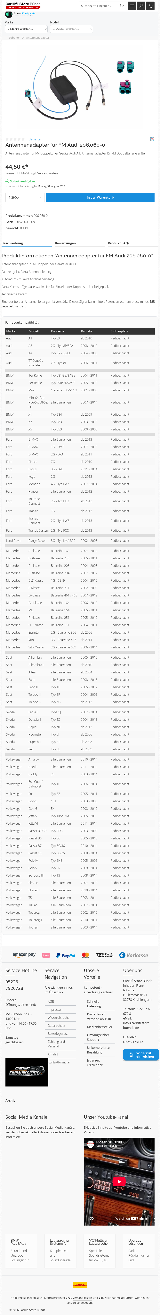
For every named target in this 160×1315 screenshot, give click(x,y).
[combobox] (98, 6)
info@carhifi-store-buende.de (136, 1025)
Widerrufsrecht (58, 1017)
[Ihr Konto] (141, 6)
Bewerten (35, 139)
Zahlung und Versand (56, 1043)
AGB (51, 1001)
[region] (80, 87)
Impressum (55, 1009)
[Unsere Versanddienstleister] (80, 1283)
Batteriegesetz (58, 1033)
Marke (9, 22)
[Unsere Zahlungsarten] (80, 954)
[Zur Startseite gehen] (23, 6)
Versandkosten (82, 1298)
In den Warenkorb (100, 197)
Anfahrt (53, 1054)
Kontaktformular (59, 1062)
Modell (54, 22)
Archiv (10, 1100)
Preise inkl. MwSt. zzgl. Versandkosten (31, 173)
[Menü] (132, 6)
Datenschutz (56, 1025)
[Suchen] (122, 6)
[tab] (27, 243)
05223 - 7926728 (14, 985)
